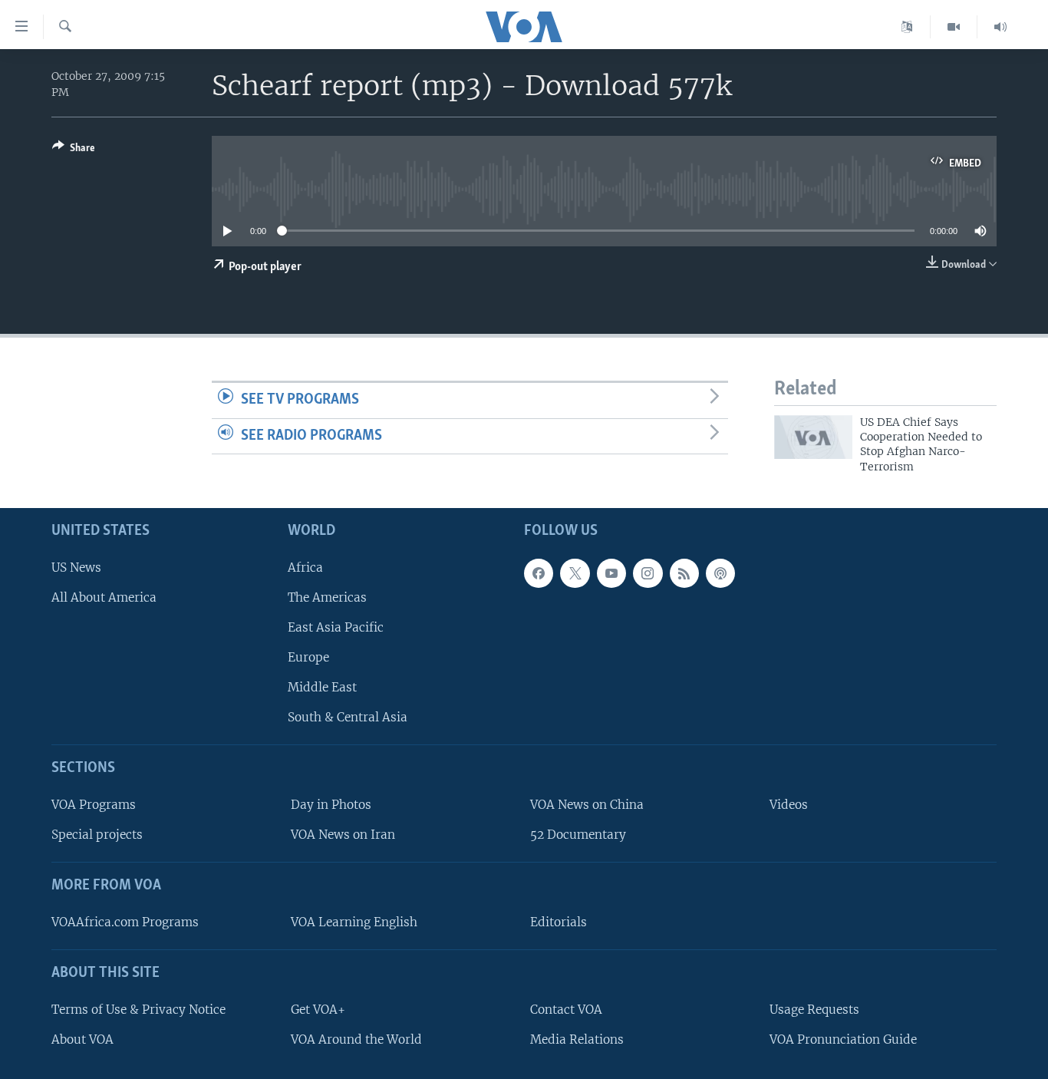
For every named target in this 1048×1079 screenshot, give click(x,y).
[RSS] (684, 573)
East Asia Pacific (336, 627)
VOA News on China (587, 804)
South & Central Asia (347, 718)
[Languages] (907, 26)
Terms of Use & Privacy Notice (138, 1009)
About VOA (82, 1039)
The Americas (327, 597)
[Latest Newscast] (1000, 26)
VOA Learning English (354, 922)
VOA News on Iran (343, 834)
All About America (104, 597)
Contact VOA (566, 1009)
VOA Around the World (356, 1039)
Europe (308, 657)
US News (76, 567)
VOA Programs (93, 804)
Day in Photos (331, 804)
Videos (789, 804)
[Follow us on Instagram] (647, 573)
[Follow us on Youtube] (611, 573)
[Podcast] (720, 573)
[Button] (73, 150)
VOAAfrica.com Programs (125, 922)
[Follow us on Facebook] (538, 573)
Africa (305, 567)
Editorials (558, 922)
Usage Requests (814, 1009)
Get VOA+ (318, 1009)
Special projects (97, 834)
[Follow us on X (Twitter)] (574, 573)
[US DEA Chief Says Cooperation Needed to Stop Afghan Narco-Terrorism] (813, 437)
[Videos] (954, 26)
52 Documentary (578, 834)
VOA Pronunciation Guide (843, 1039)
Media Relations (577, 1039)
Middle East (322, 687)
